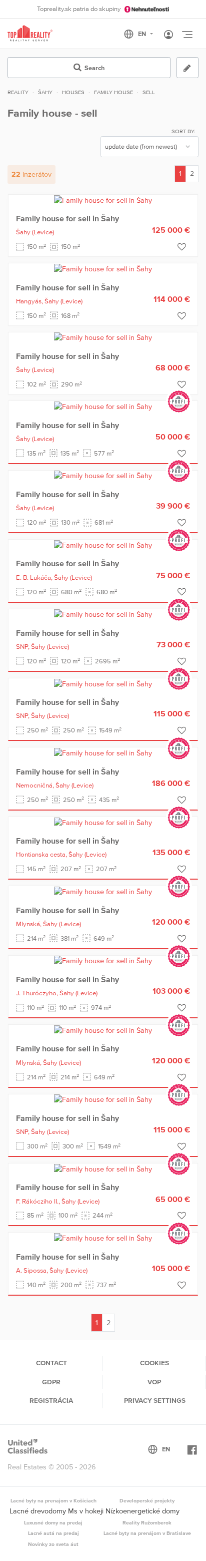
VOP (154, 1382)
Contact (51, 1363)
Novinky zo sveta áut (53, 1544)
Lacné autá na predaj (53, 1533)
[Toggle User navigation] (168, 35)
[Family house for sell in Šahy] (103, 200)
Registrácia (51, 1400)
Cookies (154, 1363)
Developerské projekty (147, 1500)
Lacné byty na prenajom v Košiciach (53, 1500)
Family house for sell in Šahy (67, 218)
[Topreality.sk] (30, 34)
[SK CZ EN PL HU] (143, 34)
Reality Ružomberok (147, 1522)
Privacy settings (155, 1400)
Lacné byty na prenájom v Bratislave (147, 1533)
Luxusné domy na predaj (53, 1522)
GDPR (51, 1382)
